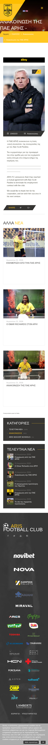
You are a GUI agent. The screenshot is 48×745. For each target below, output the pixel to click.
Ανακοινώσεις (28, 34)
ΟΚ (43, 742)
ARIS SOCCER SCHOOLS (21, 437)
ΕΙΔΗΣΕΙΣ (16, 34)
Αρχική (6, 34)
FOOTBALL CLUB (23, 527)
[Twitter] (20, 207)
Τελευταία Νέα (18, 429)
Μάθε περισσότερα (31, 742)
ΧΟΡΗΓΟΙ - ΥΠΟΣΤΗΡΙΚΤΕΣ (24, 714)
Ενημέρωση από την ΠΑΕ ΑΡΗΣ (23, 263)
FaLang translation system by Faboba (11, 413)
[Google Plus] (28, 207)
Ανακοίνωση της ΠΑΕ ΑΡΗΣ (21, 385)
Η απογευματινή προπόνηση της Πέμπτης (26, 485)
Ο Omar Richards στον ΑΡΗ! (22, 324)
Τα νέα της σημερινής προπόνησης (23, 503)
